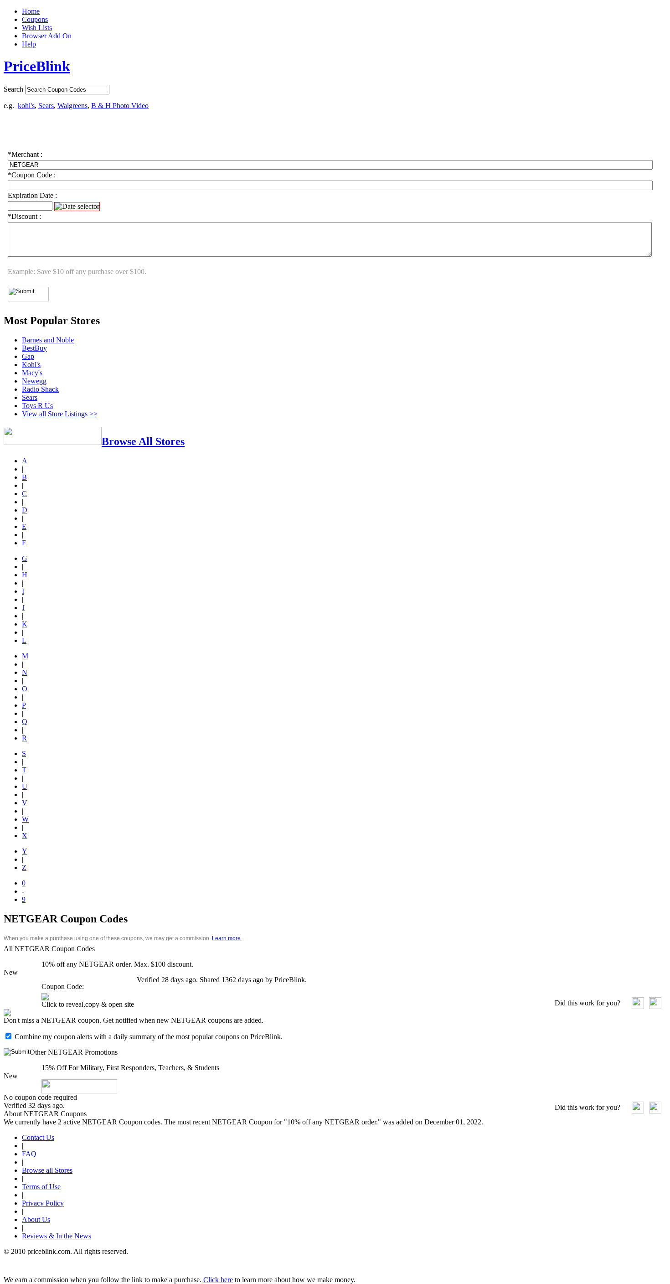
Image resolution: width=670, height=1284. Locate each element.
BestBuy (34, 348)
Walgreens (72, 105)
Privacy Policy (43, 1203)
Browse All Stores (143, 441)
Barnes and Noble (48, 340)
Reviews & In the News (56, 1236)
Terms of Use (41, 1187)
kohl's (26, 105)
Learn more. (227, 938)
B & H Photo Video (120, 105)
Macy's (32, 373)
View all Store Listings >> (60, 414)
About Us (36, 1219)
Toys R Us (37, 405)
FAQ (29, 1154)
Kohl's (31, 364)
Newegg (34, 381)
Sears (46, 105)
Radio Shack (40, 389)
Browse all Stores (47, 1170)
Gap (28, 356)
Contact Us (38, 1137)
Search (13, 89)
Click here (218, 1280)
